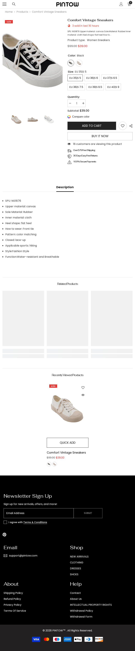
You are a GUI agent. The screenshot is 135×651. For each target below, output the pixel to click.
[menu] (4, 4)
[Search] (14, 4)
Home (9, 12)
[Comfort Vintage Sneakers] (67, 409)
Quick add (67, 443)
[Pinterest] (4, 535)
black (49, 464)
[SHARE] (130, 126)
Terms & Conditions (35, 522)
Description (65, 187)
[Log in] (121, 4)
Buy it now (100, 136)
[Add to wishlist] (83, 387)
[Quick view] (83, 395)
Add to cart (92, 126)
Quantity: (74, 97)
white (54, 464)
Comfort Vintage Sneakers (66, 452)
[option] (32, 62)
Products (22, 12)
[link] (123, 126)
